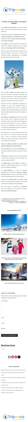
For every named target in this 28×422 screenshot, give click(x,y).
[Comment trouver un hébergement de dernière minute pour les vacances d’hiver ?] (14, 246)
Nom (2, 317)
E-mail (3, 323)
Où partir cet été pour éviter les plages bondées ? (12, 387)
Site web (3, 328)
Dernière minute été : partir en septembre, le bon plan (13, 370)
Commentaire (5, 300)
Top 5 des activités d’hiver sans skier (14, 283)
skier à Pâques (21, 48)
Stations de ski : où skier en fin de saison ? (14, 234)
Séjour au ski (14, 19)
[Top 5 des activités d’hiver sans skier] (14, 271)
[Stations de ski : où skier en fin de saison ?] (14, 222)
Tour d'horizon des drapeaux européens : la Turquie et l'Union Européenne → (14, 202)
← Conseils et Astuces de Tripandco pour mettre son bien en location (13, 199)
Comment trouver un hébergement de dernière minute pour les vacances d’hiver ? (14, 258)
